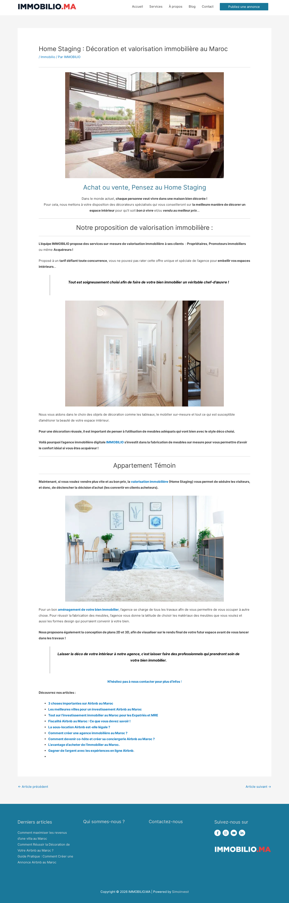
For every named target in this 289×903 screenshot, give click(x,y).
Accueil (137, 6)
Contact (207, 6)
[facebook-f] (218, 833)
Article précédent (33, 787)
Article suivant (258, 787)
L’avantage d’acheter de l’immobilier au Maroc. (84, 745)
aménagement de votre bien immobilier (88, 610)
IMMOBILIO (115, 442)
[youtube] (234, 833)
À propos (175, 6)
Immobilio (48, 57)
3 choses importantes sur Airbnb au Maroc (80, 703)
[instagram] (226, 833)
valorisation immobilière (149, 482)
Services (155, 6)
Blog (192, 6)
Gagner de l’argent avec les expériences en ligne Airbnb (90, 751)
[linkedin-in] (242, 833)
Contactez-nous (166, 821)
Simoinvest (180, 892)
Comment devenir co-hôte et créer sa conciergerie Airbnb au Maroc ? (101, 739)
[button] (244, 6)
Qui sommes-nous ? (104, 821)
